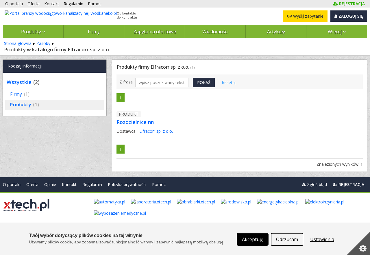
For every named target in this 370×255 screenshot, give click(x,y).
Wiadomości (215, 31)
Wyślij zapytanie (307, 16)
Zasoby (43, 43)
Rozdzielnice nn (135, 122)
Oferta (32, 184)
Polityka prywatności (127, 184)
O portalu (12, 184)
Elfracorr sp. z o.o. (156, 131)
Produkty (31, 31)
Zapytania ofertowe (154, 31)
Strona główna (18, 43)
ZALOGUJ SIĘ (350, 16)
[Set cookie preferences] (358, 243)
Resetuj (229, 82)
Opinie (50, 184)
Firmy (94, 31)
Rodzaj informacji (25, 66)
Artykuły (276, 31)
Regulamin (92, 184)
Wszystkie (19, 82)
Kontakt (69, 184)
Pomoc (159, 184)
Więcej (335, 31)
